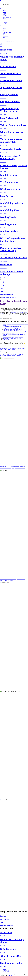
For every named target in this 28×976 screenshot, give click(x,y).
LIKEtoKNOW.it (7, 17)
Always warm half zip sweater (18, 468)
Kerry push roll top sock (8, 333)
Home (4, 10)
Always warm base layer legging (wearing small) (14, 328)
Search (1, 46)
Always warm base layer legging (7, 355)
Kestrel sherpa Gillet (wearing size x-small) (12, 338)
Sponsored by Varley (5, 297)
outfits (4, 12)
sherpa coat (13, 312)
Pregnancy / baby (7, 32)
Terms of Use (6, 970)
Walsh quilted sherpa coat (6, 354)
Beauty (4, 14)
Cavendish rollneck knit (18, 354)
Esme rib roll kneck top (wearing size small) (13, 330)
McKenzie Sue (11, 975)
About (4, 18)
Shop (4, 39)
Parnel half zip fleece (4, 466)
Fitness (4, 13)
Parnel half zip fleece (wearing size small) (12, 329)
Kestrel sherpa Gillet (9, 580)
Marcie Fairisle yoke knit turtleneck (8, 348)
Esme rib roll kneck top (5, 468)
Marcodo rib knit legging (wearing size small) (13, 337)
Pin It (1, 288)
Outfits (4, 31)
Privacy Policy (6, 971)
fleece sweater (20, 312)
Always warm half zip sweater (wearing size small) (14, 331)
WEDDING (5, 36)
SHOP (4, 15)
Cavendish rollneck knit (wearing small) (12, 326)
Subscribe (5, 22)
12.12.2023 (14, 297)
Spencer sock (6, 339)
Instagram (5, 23)
